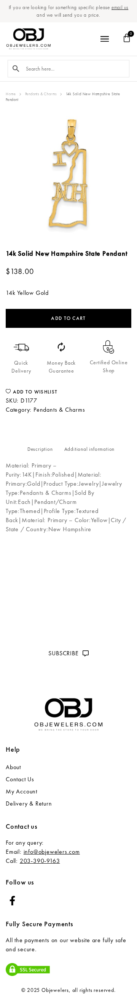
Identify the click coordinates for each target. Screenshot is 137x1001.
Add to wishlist (34, 392)
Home (11, 93)
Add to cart (68, 318)
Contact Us (20, 779)
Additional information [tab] (89, 449)
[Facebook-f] (12, 900)
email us (120, 7)
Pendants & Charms (41, 93)
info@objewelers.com (52, 852)
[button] (105, 39)
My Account (21, 791)
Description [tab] (40, 449)
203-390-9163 (40, 861)
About (13, 767)
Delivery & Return (29, 803)
